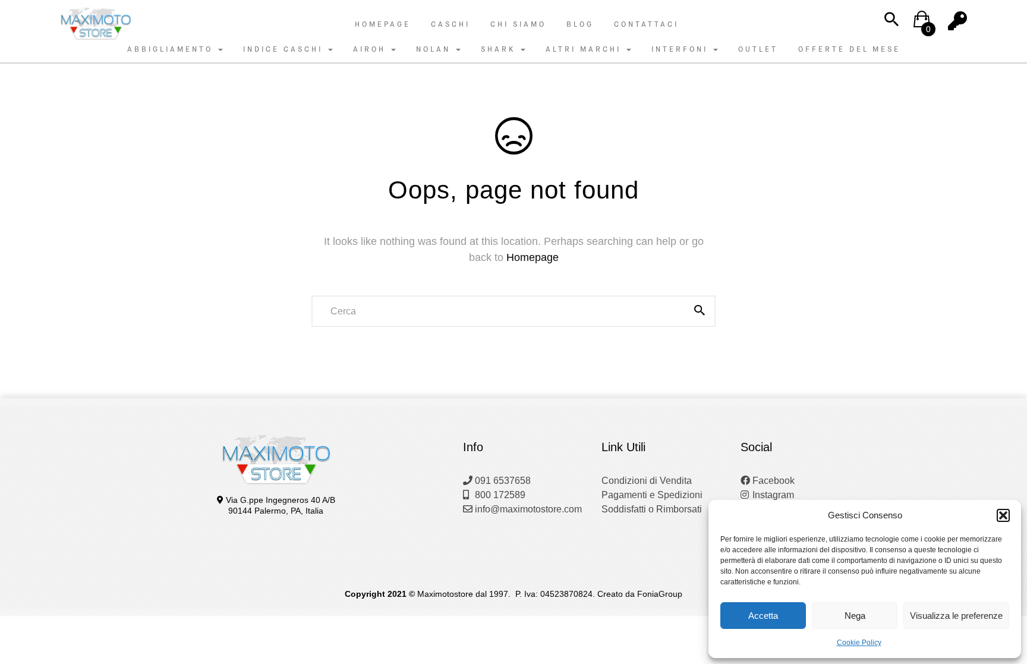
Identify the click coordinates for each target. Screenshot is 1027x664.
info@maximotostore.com (527, 509)
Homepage (383, 24)
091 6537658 (501, 481)
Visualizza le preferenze (956, 615)
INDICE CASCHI (285, 49)
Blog (580, 24)
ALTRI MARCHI (585, 49)
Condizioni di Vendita (646, 481)
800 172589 (498, 495)
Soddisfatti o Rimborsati (651, 509)
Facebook (772, 481)
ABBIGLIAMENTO (172, 49)
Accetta (763, 615)
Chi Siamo (518, 24)
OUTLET (758, 49)
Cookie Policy (859, 642)
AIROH (371, 49)
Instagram (772, 495)
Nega (855, 615)
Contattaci (646, 24)
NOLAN (435, 49)
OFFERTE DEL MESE (849, 49)
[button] (1003, 515)
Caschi (450, 24)
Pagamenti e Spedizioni (651, 495)
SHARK (500, 49)
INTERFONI (681, 49)
